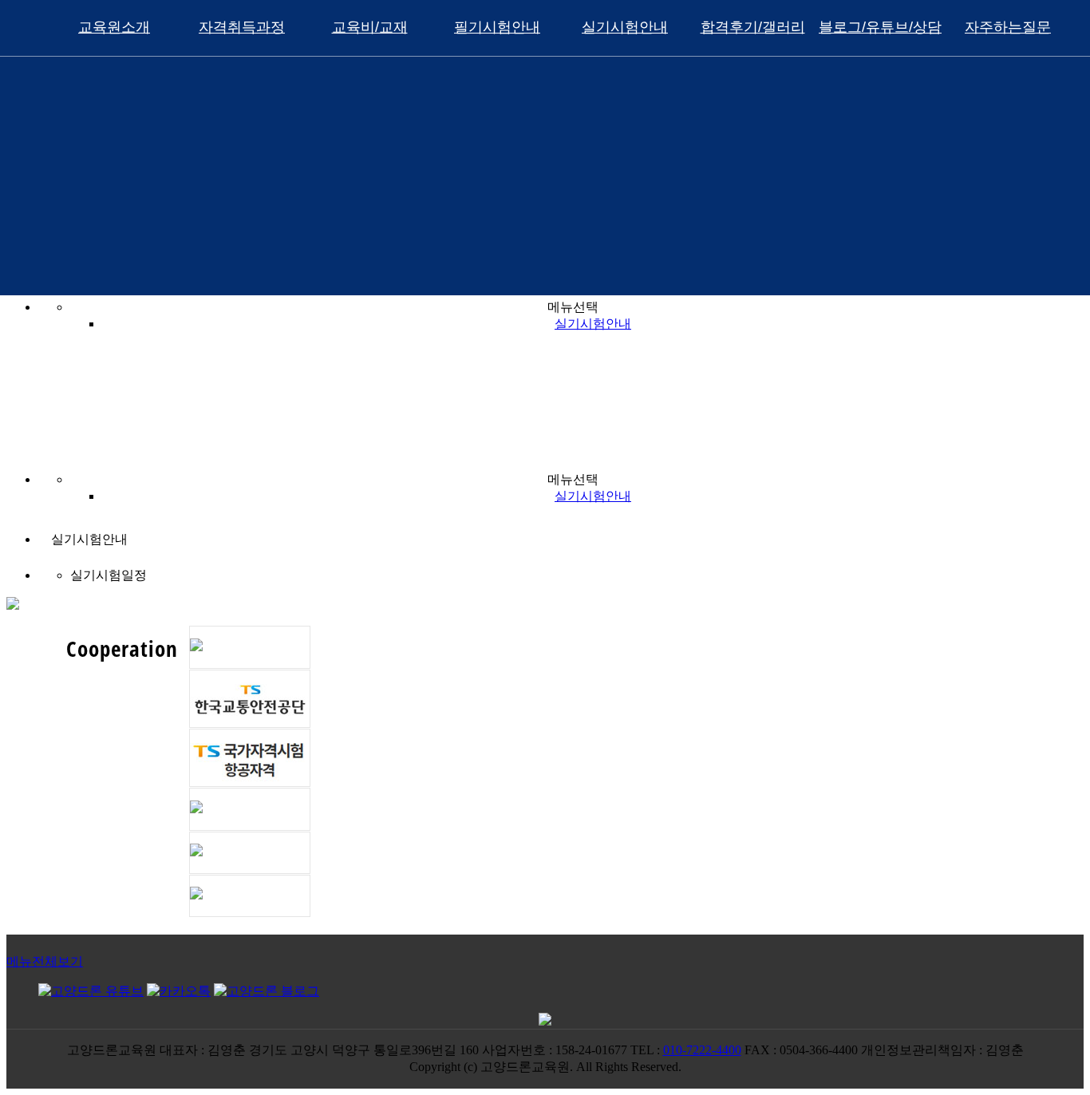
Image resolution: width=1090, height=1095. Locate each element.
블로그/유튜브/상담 (880, 27)
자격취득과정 (242, 27)
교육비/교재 (370, 27)
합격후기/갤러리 (753, 27)
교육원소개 (114, 27)
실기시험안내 (625, 27)
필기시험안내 (497, 27)
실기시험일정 (108, 575)
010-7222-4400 (702, 1050)
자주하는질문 (1008, 27)
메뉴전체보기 (44, 961)
